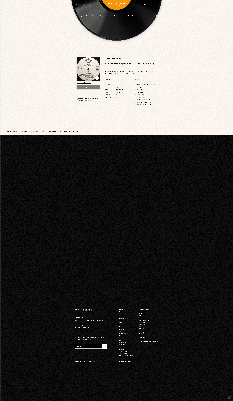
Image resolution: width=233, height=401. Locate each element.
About (121, 340)
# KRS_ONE (138, 89)
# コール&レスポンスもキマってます (145, 102)
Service (121, 349)
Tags (120, 327)
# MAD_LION (139, 92)
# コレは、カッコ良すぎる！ (143, 99)
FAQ (140, 313)
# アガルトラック (140, 94)
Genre (15, 131)
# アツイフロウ (139, 97)
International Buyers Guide (148, 341)
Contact (142, 337)
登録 (104, 346)
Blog (140, 333)
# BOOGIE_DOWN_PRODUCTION (145, 84)
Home (9, 131)
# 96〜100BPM (139, 81)
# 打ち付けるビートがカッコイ (144, 104)
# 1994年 (137, 79)
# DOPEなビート (140, 87)
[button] (77, 4)
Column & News (144, 309)
